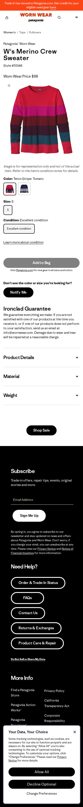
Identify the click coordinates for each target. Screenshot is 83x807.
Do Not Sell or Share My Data (28, 659)
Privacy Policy (54, 691)
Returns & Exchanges (36, 628)
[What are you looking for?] (59, 17)
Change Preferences (42, 793)
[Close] (74, 732)
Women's (9, 32)
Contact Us (28, 613)
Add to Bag (41, 262)
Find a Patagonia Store (22, 692)
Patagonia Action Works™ (23, 707)
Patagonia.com (24, 270)
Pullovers (35, 32)
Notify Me (18, 292)
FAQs (27, 597)
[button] (6, 17)
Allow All (41, 772)
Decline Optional (41, 784)
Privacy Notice (46, 549)
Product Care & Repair (37, 643)
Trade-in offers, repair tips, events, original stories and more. (41, 482)
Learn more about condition (23, 242)
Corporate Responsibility (54, 718)
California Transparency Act (56, 703)
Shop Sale (41, 430)
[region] (41, 765)
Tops (22, 32)
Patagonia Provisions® (19, 722)
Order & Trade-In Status (38, 582)
